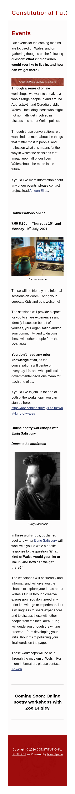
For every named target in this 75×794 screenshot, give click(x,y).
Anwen (16, 669)
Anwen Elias (38, 190)
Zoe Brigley (37, 708)
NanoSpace (55, 754)
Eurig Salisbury (45, 540)
